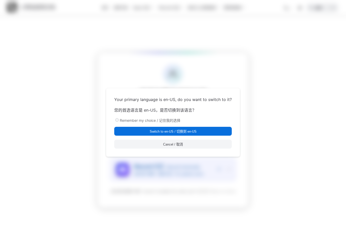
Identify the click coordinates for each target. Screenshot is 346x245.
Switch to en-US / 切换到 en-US (173, 131)
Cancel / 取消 (173, 144)
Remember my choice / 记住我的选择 (150, 120)
